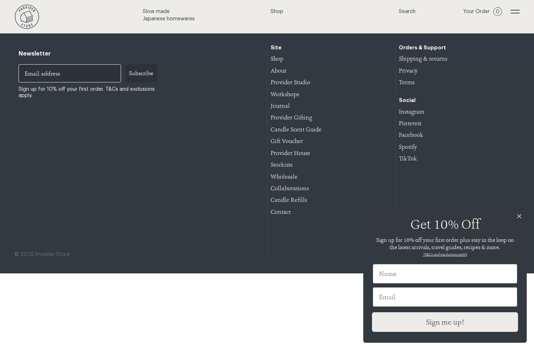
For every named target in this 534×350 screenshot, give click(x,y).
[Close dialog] (519, 216)
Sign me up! (445, 322)
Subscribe (141, 73)
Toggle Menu (515, 11)
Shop (277, 11)
